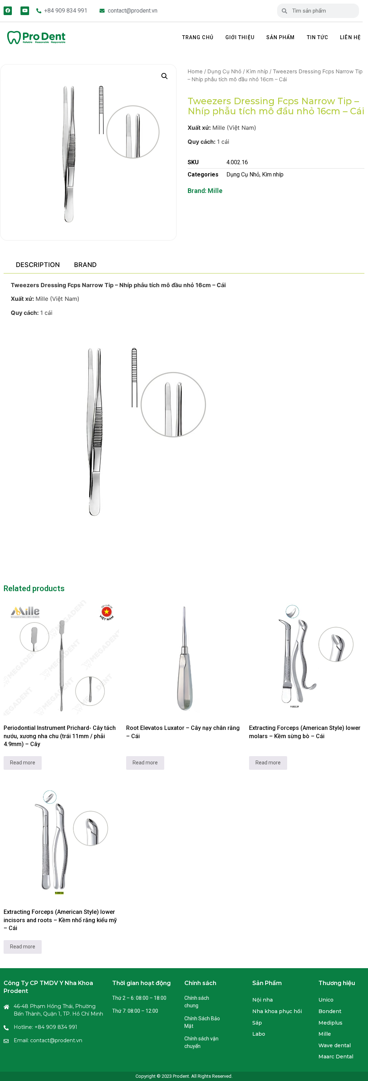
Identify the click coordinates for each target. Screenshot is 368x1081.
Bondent (329, 1011)
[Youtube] (24, 10)
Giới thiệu (239, 37)
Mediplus (330, 1023)
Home (195, 71)
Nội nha (262, 1000)
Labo (258, 1034)
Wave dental (334, 1045)
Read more (22, 762)
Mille (215, 190)
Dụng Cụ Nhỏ (224, 71)
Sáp (257, 1023)
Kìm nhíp (257, 71)
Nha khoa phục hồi (277, 1011)
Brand (85, 264)
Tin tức (317, 37)
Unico (326, 1000)
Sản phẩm (280, 37)
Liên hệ (350, 37)
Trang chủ (197, 37)
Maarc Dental (335, 1056)
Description (38, 264)
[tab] (38, 264)
